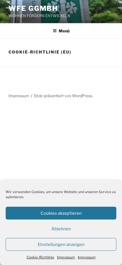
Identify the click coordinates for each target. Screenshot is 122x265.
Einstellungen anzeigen (61, 244)
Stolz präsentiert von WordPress (63, 95)
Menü (64, 30)
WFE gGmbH (33, 8)
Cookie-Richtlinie (40, 257)
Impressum (66, 257)
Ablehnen (61, 228)
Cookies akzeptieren (61, 213)
